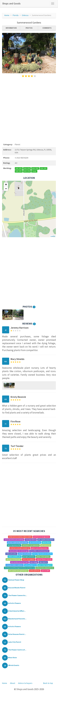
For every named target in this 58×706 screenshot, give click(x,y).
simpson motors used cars (14, 565)
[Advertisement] (29, 110)
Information (11, 28)
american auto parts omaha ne (19, 548)
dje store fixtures (35, 542)
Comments (46, 28)
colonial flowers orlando (44, 559)
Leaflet (53, 236)
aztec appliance (34, 571)
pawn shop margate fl (45, 565)
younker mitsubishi (24, 554)
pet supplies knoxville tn (45, 540)
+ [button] (6, 184)
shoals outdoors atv (14, 556)
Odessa (25, 15)
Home (6, 15)
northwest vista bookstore (30, 545)
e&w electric (43, 562)
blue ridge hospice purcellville (42, 554)
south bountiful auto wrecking (14, 540)
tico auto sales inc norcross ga (18, 551)
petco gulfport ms (30, 565)
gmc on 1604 (45, 571)
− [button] (6, 188)
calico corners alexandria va (44, 568)
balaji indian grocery (43, 556)
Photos (29, 28)
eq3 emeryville (45, 545)
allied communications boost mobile (20, 537)
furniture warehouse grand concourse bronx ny (19, 568)
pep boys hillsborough (13, 559)
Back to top (48, 683)
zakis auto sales (11, 554)
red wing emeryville (14, 545)
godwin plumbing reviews (39, 548)
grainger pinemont (29, 556)
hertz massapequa (28, 559)
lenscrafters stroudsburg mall (39, 551)
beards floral (46, 542)
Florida (15, 15)
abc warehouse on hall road (19, 562)
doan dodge (33, 562)
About (12, 683)
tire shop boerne (31, 540)
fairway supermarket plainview (17, 542)
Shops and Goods (11, 3)
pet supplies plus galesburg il (18, 571)
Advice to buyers (25, 683)
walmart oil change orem (41, 537)
